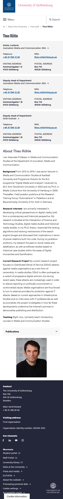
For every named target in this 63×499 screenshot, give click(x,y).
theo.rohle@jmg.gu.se (45, 57)
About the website (12, 479)
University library (13, 462)
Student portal (12, 452)
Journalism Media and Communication (24, 48)
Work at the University (14, 466)
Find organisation (11, 421)
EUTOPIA (8, 475)
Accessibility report (12, 492)
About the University (17, 26)
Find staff (34, 26)
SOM (10, 118)
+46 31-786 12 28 (11, 57)
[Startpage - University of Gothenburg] (53, 488)
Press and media (11, 471)
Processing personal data (16, 483)
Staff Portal (10, 457)
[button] (23, 19)
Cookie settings (11, 488)
